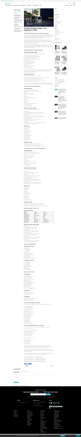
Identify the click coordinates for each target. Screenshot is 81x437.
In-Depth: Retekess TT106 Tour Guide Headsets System (18, 20)
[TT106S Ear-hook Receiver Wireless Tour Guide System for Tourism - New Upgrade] (64, 69)
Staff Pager (28, 417)
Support (74, 5)
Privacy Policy (56, 422)
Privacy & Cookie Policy (51, 396)
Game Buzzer (29, 424)
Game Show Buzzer (57, 22)
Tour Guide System (8, 5)
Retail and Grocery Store (43, 428)
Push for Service (29, 418)
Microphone (28, 422)
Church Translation (43, 417)
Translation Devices (16, 5)
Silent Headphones (23, 5)
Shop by (67, 5)
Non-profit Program (56, 424)
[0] (72, 3)
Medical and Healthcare (43, 427)
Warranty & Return (56, 416)
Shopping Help (56, 417)
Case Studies (15, 416)
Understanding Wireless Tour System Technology (18, 15)
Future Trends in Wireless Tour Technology (17, 28)
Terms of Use (45, 396)
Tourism (56, 24)
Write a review (16, 382)
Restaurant (42, 418)
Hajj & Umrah (56, 26)
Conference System (35, 5)
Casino (41, 429)
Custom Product (56, 412)
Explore (71, 5)
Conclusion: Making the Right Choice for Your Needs (18, 31)
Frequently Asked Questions (58, 428)
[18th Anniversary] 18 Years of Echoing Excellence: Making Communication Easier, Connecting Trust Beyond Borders (62, 91)
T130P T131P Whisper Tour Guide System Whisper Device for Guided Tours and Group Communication (64, 51)
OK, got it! (62, 435)
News (55, 35)
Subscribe (48, 394)
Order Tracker (56, 427)
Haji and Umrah (42, 423)
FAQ (55, 36)
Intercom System (29, 423)
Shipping (55, 418)
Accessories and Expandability (16, 25)
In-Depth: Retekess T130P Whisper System (18, 17)
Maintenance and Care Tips (18, 26)
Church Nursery (42, 422)
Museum (41, 416)
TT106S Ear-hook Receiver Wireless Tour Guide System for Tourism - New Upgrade (64, 73)
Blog (17, 385)
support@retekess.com (50, 397)
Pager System (29, 5)
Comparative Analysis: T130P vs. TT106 (18, 22)
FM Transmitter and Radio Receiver (59, 32)
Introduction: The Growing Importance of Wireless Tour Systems (18, 12)
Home (14, 385)
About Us (15, 412)
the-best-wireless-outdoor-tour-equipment (24, 385)
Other (41, 5)
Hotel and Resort (42, 424)
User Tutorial (56, 33)
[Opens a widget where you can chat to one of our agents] (78, 435)
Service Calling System (57, 34)
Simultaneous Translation (58, 23)
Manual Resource (56, 423)
